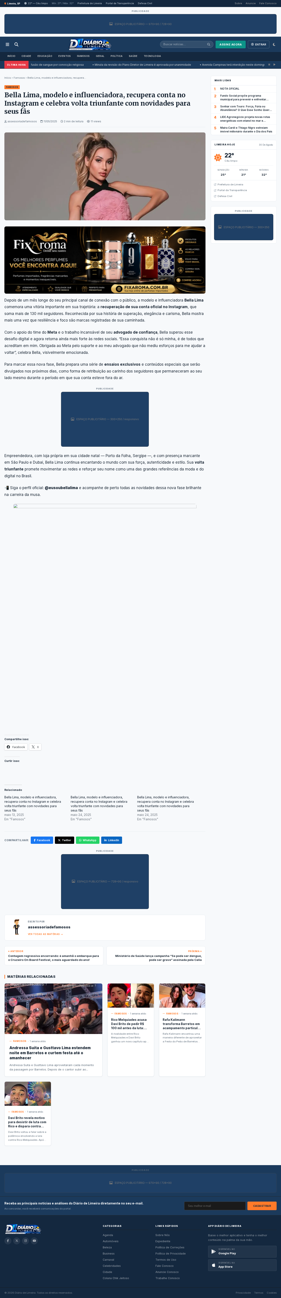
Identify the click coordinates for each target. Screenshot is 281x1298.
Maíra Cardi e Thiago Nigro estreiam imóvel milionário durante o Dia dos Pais (246, 129)
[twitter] (16, 1240)
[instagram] (25, 1240)
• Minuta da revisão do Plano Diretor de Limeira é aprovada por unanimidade (110, 64)
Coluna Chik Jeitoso (116, 1278)
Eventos (64, 56)
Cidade (26, 56)
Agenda (108, 1235)
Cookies (272, 1292)
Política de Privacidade (170, 1253)
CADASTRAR (262, 1206)
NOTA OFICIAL (229, 88)
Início (11, 56)
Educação (45, 56)
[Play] (274, 65)
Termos (258, 1292)
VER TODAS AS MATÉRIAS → (45, 934)
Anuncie (251, 3)
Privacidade (243, 1292)
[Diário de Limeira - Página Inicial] (90, 44)
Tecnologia (152, 56)
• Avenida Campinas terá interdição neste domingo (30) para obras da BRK (217, 64)
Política (117, 56)
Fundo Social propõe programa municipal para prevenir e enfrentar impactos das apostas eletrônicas (243, 99)
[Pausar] (269, 65)
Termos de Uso (165, 1259)
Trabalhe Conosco (167, 1278)
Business (109, 1253)
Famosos (83, 56)
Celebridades (112, 1265)
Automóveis (111, 1241)
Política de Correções (169, 1247)
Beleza (107, 1247)
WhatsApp (89, 840)
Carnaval (108, 1259)
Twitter (66, 840)
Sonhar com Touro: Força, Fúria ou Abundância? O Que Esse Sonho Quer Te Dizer (244, 110)
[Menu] (7, 44)
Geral (100, 56)
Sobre (238, 3)
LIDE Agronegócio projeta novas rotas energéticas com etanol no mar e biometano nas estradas (245, 120)
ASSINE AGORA (231, 44)
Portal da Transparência (120, 3)
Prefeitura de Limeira (89, 3)
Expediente (162, 1241)
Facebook (43, 840)
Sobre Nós (162, 1235)
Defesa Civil (145, 3)
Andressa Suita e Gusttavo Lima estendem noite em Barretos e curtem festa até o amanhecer (50, 1053)
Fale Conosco (268, 3)
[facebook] (7, 1240)
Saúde (133, 56)
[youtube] (34, 1240)
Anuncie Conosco (167, 1272)
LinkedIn (113, 840)
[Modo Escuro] (274, 44)
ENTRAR (260, 44)
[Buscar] (16, 44)
